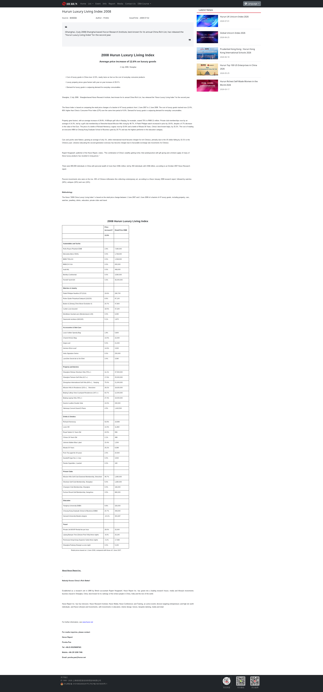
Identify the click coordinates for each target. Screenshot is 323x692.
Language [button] (253, 3)
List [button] (90, 3)
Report (112, 3)
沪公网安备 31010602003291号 (76, 684)
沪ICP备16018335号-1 (98, 684)
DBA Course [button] (144, 3)
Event (98, 3)
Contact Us (130, 3)
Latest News (206, 10)
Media (120, 3)
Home (83, 3)
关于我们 (64, 677)
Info (105, 3)
